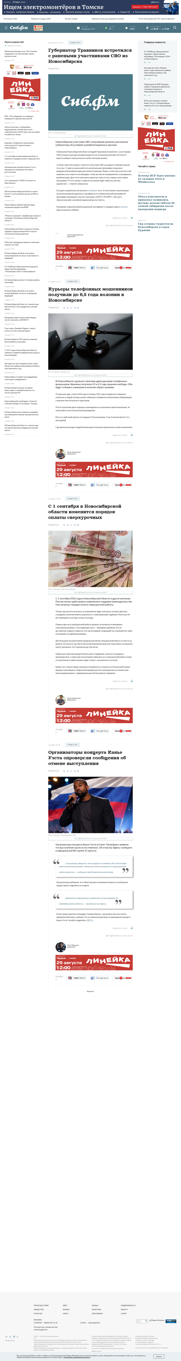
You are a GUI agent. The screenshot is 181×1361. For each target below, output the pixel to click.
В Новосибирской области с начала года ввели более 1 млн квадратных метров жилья (21, 306)
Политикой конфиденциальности (77, 1357)
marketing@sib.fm (41, 1329)
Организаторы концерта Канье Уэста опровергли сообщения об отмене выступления (20, 169)
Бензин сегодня (71, 19)
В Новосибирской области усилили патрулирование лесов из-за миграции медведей (21, 293)
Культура (38, 1313)
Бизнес (66, 1309)
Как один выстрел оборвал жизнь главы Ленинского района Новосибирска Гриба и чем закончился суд (22, 365)
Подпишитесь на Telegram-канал (91, 136)
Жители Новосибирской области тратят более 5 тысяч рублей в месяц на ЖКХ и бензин (21, 193)
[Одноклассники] (67, 308)
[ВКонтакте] (63, 308)
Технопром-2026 (10, 19)
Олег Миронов (73, 946)
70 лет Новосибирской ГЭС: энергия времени (156, 19)
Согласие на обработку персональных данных (108, 1348)
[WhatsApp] (70, 308)
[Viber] (74, 308)
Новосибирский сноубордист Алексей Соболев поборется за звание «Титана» (21, 402)
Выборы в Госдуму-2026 (41, 19)
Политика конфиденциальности (103, 1346)
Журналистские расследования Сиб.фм (108, 19)
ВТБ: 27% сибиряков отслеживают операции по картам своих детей (19, 117)
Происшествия (41, 1305)
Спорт (124, 1313)
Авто (65, 1305)
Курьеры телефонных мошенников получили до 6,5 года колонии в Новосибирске (19, 145)
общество (75, 42)
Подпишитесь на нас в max (121, 225)
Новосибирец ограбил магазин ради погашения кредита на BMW (20, 206)
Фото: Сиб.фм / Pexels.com (59, 372)
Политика (96, 1309)
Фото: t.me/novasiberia (57, 133)
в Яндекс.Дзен (10, 1340)
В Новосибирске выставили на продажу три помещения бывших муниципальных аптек (22, 414)
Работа (124, 1309)
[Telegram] (77, 307)
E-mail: (90, 1323)
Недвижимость (128, 1305)
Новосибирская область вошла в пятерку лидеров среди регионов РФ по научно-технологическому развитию (22, 231)
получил (124, 207)
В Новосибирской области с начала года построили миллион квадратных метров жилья (21, 427)
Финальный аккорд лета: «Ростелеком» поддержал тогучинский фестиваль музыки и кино (21, 53)
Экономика (97, 1313)
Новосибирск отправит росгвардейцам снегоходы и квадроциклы (21, 378)
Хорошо (159, 1356)
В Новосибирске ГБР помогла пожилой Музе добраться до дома (21, 340)
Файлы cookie (96, 1351)
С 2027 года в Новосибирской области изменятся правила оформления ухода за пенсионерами (22, 352)
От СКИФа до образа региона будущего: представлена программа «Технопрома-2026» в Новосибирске (21, 269)
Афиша (95, 1305)
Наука (65, 1313)
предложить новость (14, 46)
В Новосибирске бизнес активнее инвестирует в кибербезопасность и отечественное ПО (20, 390)
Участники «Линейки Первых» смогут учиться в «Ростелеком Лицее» (20, 329)
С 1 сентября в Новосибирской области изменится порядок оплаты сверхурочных (22, 157)
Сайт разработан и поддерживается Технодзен (151, 1348)
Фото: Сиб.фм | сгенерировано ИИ (62, 835)
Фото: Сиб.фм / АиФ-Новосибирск (61, 589)
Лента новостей (14, 41)
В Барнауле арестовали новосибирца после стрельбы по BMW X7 (20, 318)
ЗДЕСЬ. (89, 920)
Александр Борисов (75, 235)
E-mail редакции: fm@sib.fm (144, 1342)
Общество (39, 1309)
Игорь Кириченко (74, 453)
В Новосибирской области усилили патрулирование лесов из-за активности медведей (21, 255)
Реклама (38, 1320)
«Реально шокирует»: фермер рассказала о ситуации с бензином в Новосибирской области (23, 218)
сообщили (92, 190)
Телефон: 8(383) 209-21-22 (46, 1323)
